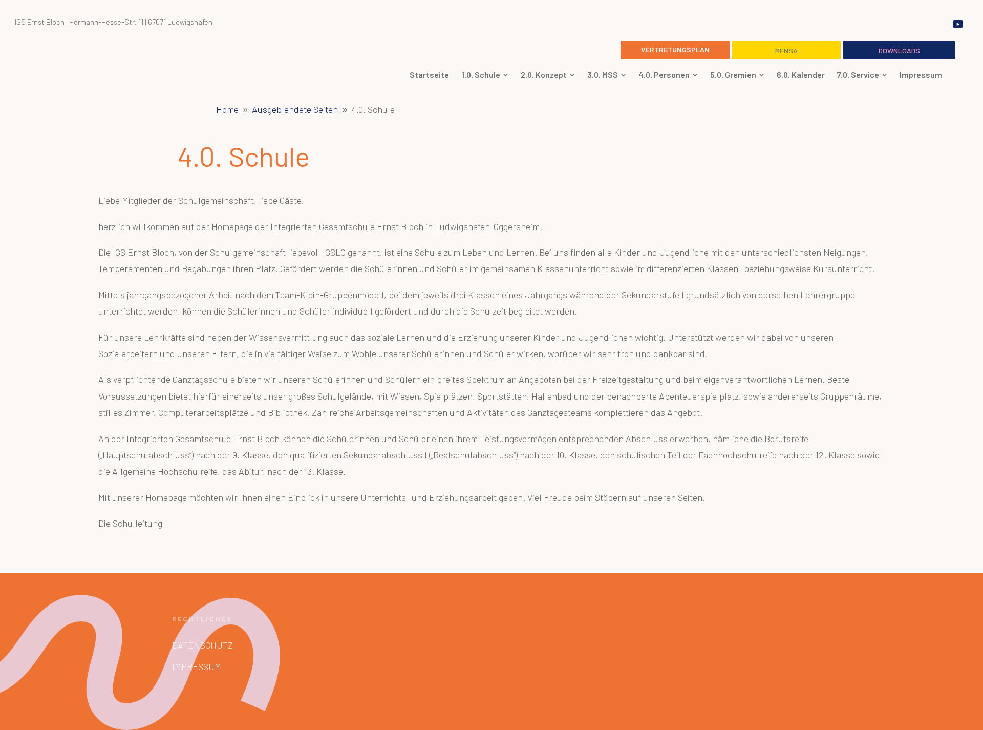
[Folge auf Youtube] (958, 24)
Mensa (786, 50)
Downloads (899, 50)
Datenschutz (202, 645)
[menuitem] (429, 75)
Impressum (196, 666)
